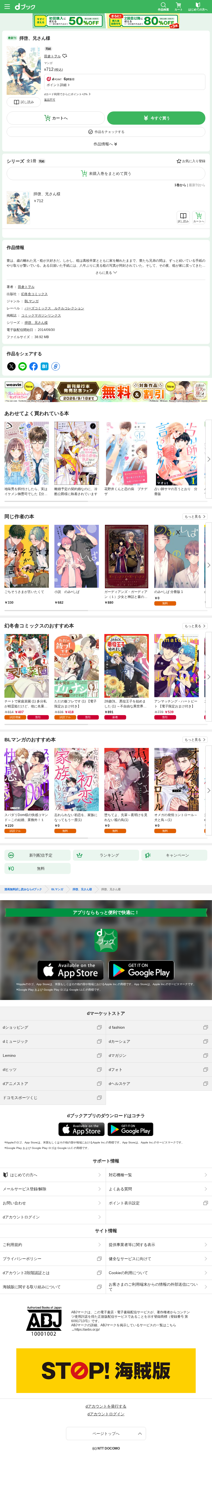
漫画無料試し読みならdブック (23, 889)
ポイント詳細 (57, 85)
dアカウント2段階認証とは (26, 1273)
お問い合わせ (14, 1203)
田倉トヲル (52, 56)
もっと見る (193, 516)
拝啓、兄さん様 (46, 194)
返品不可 (49, 99)
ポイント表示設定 (124, 1203)
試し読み (27, 102)
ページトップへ (106, 1433)
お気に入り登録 (193, 161)
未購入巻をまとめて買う (110, 173)
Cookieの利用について (128, 1273)
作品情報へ (103, 144)
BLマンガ (32, 301)
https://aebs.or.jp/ (87, 1329)
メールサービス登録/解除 (24, 1189)
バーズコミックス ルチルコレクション (54, 308)
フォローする (64, 56)
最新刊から (197, 185)
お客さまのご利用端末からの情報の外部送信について (153, 1287)
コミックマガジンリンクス (41, 315)
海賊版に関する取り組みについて (32, 1287)
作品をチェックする (109, 132)
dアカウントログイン (21, 1217)
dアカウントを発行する (106, 1406)
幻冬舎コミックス (34, 294)
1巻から (180, 185)
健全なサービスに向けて (130, 1258)
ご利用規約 (12, 1244)
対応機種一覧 (120, 1175)
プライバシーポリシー (22, 1258)
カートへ (60, 118)
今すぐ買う (160, 118)
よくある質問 (120, 1189)
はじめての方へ (23, 1175)
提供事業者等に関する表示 (132, 1244)
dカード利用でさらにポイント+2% (66, 94)
